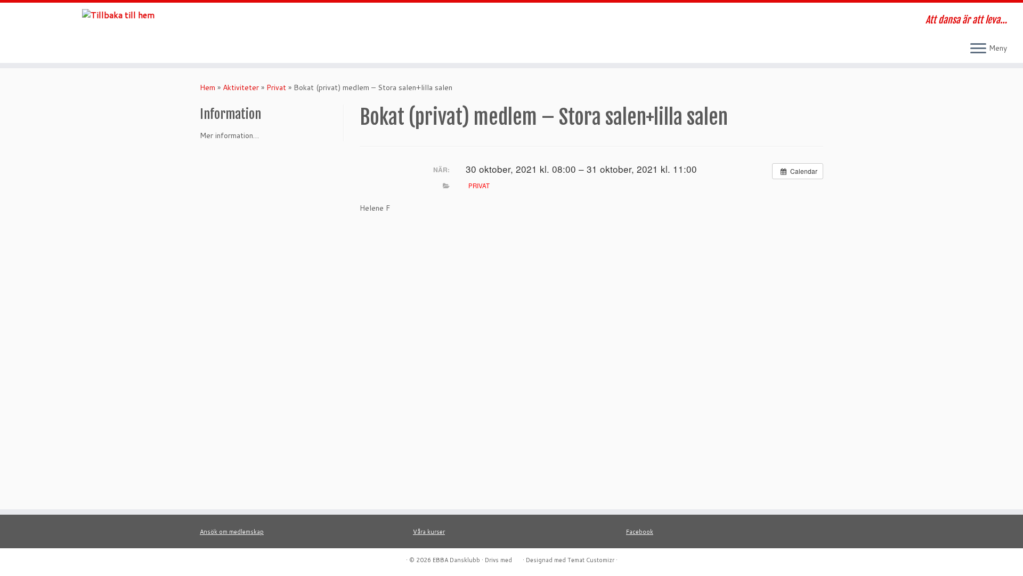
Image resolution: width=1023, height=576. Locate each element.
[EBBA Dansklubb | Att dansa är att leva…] (118, 14)
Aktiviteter (241, 87)
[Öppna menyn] (978, 49)
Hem (207, 87)
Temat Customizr (590, 560)
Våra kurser (429, 531)
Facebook (639, 531)
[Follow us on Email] (294, 21)
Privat (276, 87)
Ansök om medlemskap (232, 531)
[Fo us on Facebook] (280, 21)
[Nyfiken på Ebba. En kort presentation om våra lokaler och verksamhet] (309, 21)
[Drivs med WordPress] (517, 558)
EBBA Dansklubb (456, 560)
